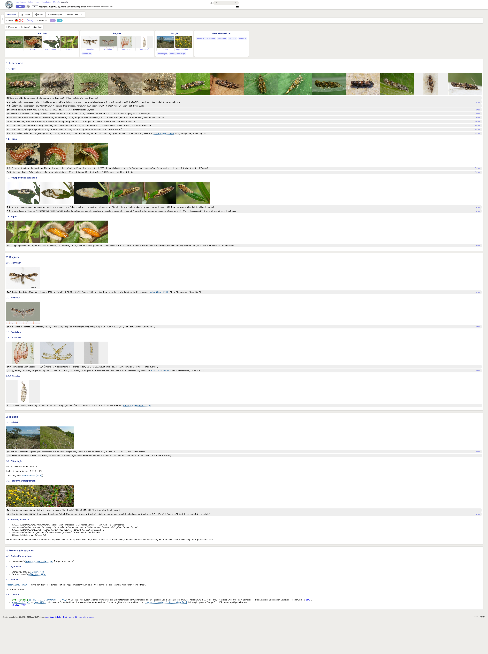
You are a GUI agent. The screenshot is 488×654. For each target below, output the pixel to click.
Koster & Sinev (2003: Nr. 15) (137, 405)
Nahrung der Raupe (177, 54)
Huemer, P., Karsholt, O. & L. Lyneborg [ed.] (166, 602)
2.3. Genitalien (13, 332)
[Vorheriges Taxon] (17, 6)
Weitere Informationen (221, 33)
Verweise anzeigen (86, 617)
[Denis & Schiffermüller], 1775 (39, 561)
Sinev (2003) (40, 602)
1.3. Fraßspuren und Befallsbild (21, 178)
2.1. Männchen (13, 263)
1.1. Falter (11, 69)
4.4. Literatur (12, 594)
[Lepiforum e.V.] (9, 5)
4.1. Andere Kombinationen (19, 556)
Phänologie (162, 54)
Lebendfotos (42, 33)
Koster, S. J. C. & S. (21, 602)
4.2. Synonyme (13, 567)
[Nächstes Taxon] (23, 6)
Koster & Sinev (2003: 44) (18, 585)
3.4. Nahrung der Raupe (17, 519)
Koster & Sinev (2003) (164, 133)
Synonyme (222, 38)
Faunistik (233, 38)
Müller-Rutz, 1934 (36, 574)
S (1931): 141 (20, 605)
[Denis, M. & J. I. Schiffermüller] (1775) (47, 600)
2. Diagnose (13, 257)
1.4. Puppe (11, 216)
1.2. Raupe (11, 139)
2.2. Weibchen (13, 298)
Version (73, 617)
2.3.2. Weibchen (13, 376)
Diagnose (117, 33)
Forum (477, 102)
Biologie (174, 33)
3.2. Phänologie (14, 461)
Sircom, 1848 (38, 572)
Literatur (242, 38)
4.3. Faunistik (13, 579)
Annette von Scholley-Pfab (56, 617)
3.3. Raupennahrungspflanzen (21, 481)
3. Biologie (12, 417)
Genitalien (86, 54)
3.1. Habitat (12, 422)
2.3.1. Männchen (13, 338)
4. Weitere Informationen (20, 551)
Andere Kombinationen (206, 38)
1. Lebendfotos (14, 63)
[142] (308, 600)
